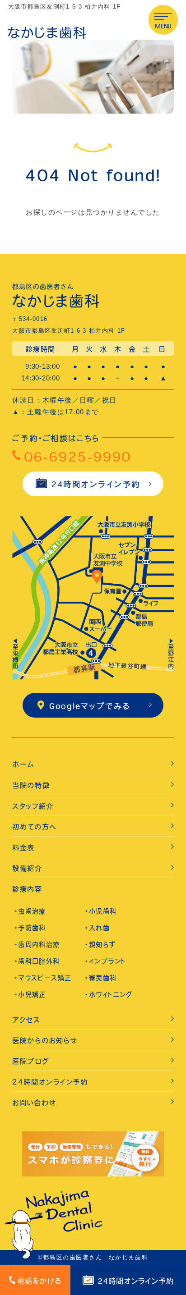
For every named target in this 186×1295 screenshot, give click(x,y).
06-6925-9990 (77, 456)
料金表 (23, 847)
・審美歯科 (100, 978)
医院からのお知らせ (44, 1040)
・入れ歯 (97, 927)
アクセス (26, 1019)
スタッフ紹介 (32, 806)
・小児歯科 (100, 911)
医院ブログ (30, 1061)
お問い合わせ (34, 1102)
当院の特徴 (31, 785)
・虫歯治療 (30, 911)
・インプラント (105, 961)
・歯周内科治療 (37, 944)
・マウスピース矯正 (43, 978)
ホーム (23, 764)
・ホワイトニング (108, 994)
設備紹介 (27, 868)
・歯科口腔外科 (37, 961)
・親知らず (100, 944)
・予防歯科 (30, 927)
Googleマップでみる (89, 706)
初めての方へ (34, 827)
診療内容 (27, 889)
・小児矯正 (30, 994)
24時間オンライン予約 (95, 484)
